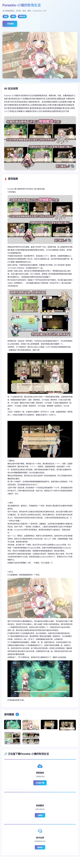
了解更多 (40, 815)
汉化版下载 (40, 783)
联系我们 (40, 847)
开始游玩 (10, 24)
